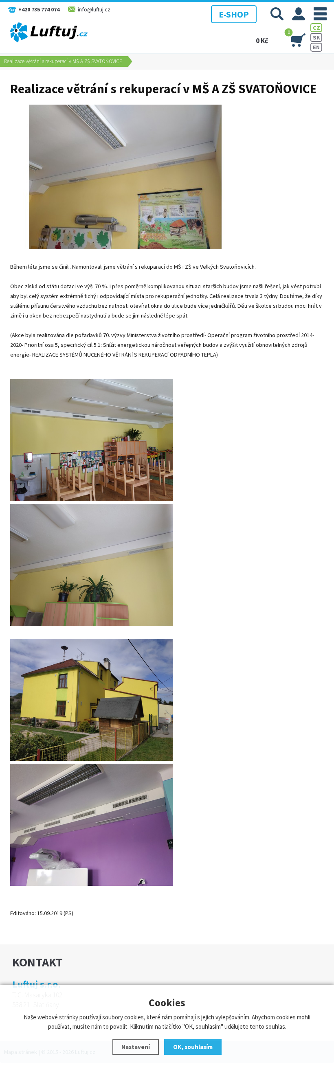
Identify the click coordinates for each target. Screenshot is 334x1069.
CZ (316, 27)
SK (316, 37)
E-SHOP (234, 14)
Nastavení (135, 1047)
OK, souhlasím (193, 1047)
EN (316, 47)
